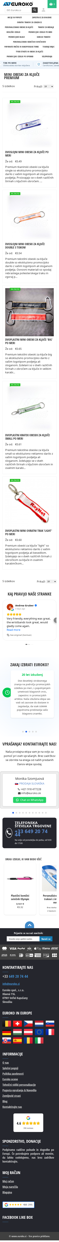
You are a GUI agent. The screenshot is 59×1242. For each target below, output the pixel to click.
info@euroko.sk (31, 793)
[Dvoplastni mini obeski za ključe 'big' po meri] (29, 312)
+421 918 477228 (31, 789)
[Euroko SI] (50, 1024)
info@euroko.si (11, 984)
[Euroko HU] (17, 1032)
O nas (5, 1063)
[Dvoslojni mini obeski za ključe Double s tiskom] (29, 217)
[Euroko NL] (39, 1024)
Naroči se (45, 939)
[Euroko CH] (17, 1024)
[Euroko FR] (50, 1032)
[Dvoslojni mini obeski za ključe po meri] (29, 125)
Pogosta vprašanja (19, 1090)
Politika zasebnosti (13, 1074)
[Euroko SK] (6, 1040)
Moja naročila (10, 1187)
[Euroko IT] (39, 1040)
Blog (4, 1101)
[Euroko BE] (6, 1024)
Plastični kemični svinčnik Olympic (20, 897)
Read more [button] (13, 630)
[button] (2, 620)
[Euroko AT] (28, 1032)
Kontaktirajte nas (12, 1107)
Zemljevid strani (11, 1096)
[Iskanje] (35, 10)
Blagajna (7, 1192)
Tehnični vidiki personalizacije (19, 1085)
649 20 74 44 (15, 976)
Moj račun (8, 1181)
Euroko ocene (10, 1079)
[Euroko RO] (28, 1040)
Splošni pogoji (10, 1068)
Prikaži (38, 86)
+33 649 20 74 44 (31, 833)
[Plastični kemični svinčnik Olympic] (20, 878)
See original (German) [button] (20, 635)
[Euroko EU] (39, 1032)
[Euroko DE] (6, 1032)
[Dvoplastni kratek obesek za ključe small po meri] (29, 408)
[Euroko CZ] (28, 1024)
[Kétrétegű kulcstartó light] (29, 503)
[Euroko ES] (17, 1040)
